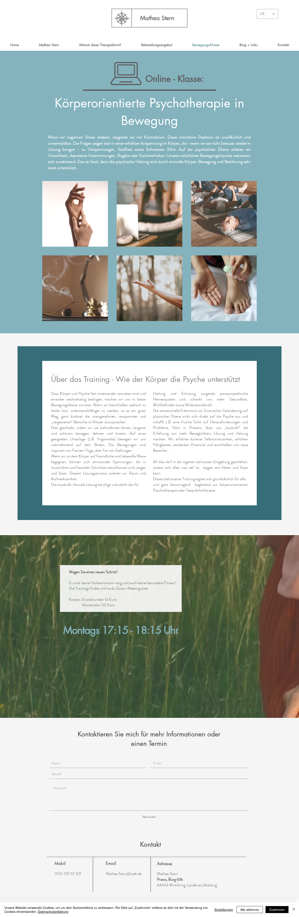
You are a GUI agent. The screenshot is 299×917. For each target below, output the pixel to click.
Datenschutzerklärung (53, 911)
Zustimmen (277, 909)
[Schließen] (293, 909)
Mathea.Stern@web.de (124, 874)
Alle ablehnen (249, 909)
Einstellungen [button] (224, 909)
